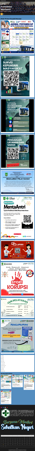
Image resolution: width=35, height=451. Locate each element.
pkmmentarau (30, 388)
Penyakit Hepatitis (16, 384)
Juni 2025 (2, 368)
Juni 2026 (2, 357)
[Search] (33, 14)
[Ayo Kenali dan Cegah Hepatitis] (6, 394)
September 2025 (3, 365)
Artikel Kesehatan (15, 383)
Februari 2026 (3, 362)
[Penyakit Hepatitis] (17, 379)
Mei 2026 (2, 358)
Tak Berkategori (3, 383)
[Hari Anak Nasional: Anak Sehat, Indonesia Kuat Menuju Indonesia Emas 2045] (29, 379)
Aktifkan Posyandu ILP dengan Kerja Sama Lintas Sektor (5, 385)
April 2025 (2, 369)
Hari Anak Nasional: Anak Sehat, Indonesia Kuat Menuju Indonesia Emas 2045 (28, 386)
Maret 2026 (2, 361)
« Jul (16, 448)
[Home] (1, 14)
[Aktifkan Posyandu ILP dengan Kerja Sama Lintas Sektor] (6, 379)
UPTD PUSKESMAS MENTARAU (6, 7)
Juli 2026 (2, 355)
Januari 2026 (3, 364)
